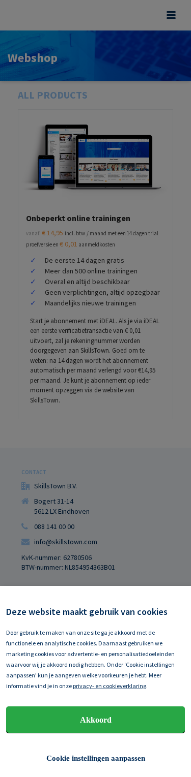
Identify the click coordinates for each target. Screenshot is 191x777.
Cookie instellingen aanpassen (95, 758)
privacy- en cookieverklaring (109, 686)
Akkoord (96, 720)
